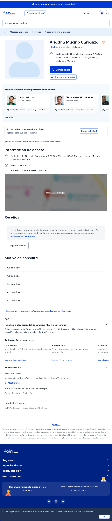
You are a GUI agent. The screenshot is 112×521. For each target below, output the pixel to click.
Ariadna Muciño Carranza (57, 32)
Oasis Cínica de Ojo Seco (35, 408)
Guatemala (75, 490)
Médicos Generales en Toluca (19, 378)
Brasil (84, 490)
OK (104, 516)
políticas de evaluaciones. (22, 236)
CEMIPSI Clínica (12, 408)
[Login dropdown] (103, 13)
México (77, 487)
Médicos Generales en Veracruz (51, 378)
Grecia (62, 487)
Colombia (85, 487)
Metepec (36, 32)
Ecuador (94, 487)
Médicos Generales (19, 32)
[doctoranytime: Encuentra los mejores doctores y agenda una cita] (4, 31)
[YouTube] (63, 501)
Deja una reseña (17, 245)
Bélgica (69, 487)
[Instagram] (56, 501)
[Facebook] (49, 501)
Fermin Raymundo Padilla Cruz (19, 393)
